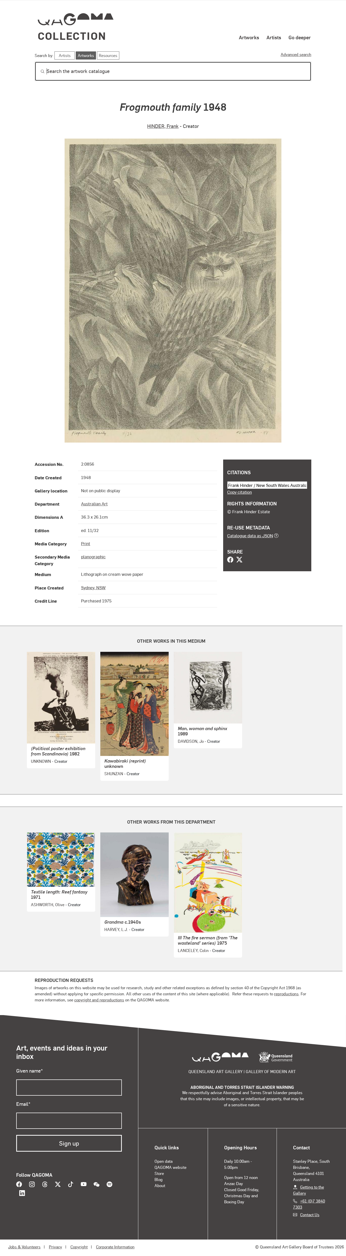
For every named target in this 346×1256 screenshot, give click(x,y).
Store (159, 1173)
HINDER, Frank (163, 126)
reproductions (286, 993)
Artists (273, 37)
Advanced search (296, 54)
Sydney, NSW (93, 587)
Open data (163, 1161)
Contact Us (309, 1214)
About (160, 1185)
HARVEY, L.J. (116, 929)
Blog (159, 1179)
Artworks (249, 37)
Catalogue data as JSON (250, 535)
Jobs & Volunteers (24, 1246)
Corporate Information (115, 1246)
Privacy (55, 1246)
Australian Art (94, 503)
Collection (72, 35)
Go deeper (300, 37)
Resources (108, 55)
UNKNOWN (41, 761)
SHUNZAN (113, 773)
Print (85, 543)
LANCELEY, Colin (193, 950)
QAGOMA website (170, 1167)
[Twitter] (239, 560)
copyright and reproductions (99, 999)
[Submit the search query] (38, 71)
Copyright (79, 1246)
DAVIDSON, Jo (191, 741)
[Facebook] (230, 560)
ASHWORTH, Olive (47, 904)
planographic (93, 556)
